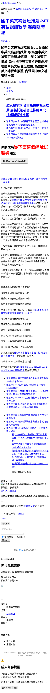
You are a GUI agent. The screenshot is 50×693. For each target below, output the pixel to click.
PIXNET (12, 653)
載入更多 (5, 524)
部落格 (9, 91)
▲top (3, 518)
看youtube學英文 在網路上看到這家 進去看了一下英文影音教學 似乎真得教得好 (30, 437)
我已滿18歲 (6, 688)
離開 (15, 688)
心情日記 (23, 82)
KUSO (21, 514)
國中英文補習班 (8, 491)
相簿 (8, 88)
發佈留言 (5, 540)
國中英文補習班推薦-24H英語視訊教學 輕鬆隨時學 (25, 27)
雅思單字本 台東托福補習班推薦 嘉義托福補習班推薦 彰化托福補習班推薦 (27, 110)
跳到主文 (5, 41)
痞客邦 (26, 506)
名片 (8, 94)
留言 (32, 506)
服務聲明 (28, 656)
